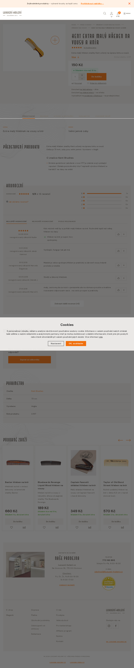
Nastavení (56, 343)
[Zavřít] (129, 3)
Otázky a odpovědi (63, 116)
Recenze (44, 116)
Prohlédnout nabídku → (92, 3)
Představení (28, 116)
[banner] (12, 13)
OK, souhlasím (76, 343)
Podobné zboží (103, 116)
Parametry (84, 116)
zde (101, 337)
